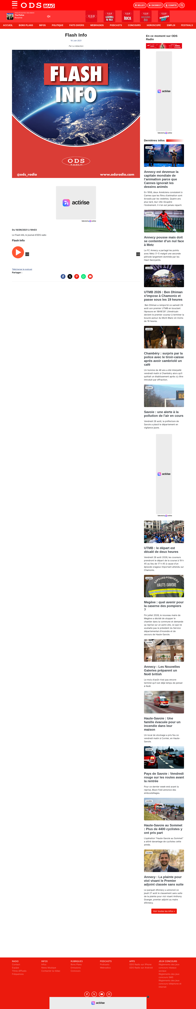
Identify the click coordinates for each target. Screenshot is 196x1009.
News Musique (48, 967)
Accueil (8, 25)
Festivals (187, 25)
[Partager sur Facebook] (62, 277)
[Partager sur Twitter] (69, 277)
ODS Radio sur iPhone (140, 964)
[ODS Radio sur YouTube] (101, 994)
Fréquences (18, 974)
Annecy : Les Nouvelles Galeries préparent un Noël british (162, 670)
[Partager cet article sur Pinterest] (76, 277)
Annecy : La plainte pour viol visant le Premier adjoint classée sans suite (163, 880)
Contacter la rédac (50, 970)
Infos (42, 25)
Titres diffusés (19, 970)
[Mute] (49, 16)
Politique (57, 25)
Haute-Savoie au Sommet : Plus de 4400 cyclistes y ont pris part (163, 829)
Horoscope (154, 25)
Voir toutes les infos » (164, 911)
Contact (16, 964)
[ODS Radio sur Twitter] (94, 994)
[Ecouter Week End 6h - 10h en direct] (164, 45)
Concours (134, 25)
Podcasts (116, 25)
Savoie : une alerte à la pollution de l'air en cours (163, 413)
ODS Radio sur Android (141, 967)
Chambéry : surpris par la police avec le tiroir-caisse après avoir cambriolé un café (164, 359)
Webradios (97, 25)
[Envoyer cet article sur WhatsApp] (83, 277)
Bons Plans (26, 25)
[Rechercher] (182, 5)
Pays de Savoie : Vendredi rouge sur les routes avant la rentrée (164, 777)
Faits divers (76, 25)
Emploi (171, 25)
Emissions (76, 967)
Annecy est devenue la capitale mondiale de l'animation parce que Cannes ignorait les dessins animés (161, 179)
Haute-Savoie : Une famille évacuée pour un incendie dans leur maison (162, 723)
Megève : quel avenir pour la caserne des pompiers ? (164, 605)
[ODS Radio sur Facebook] (86, 994)
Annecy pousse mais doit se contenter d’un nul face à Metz (164, 241)
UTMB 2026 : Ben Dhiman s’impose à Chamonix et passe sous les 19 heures (163, 295)
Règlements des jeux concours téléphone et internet (170, 983)
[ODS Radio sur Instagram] (109, 994)
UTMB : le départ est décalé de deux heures (161, 549)
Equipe (15, 967)
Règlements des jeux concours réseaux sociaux (169, 967)
